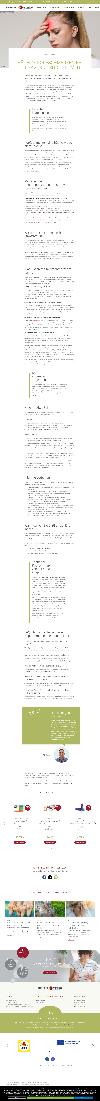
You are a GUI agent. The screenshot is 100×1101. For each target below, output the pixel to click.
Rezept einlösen (64, 2)
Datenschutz (37, 1066)
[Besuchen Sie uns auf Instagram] (53, 1059)
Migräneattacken (40, 212)
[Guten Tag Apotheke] (24, 1045)
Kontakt (62, 1066)
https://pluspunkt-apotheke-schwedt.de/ (22, 1006)
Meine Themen (41, 7)
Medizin (70, 920)
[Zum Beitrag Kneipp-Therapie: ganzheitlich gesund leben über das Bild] (50, 909)
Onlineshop (67, 1025)
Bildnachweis (71, 1066)
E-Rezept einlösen (75, 2)
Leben (39, 920)
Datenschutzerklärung (65, 1095)
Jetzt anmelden (50, 973)
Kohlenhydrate (36, 320)
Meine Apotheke (55, 7)
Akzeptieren (50, 1097)
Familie (46, 54)
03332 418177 (46, 2)
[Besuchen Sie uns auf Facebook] (47, 1059)
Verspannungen (28, 200)
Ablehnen (17, 1097)
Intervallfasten (28, 305)
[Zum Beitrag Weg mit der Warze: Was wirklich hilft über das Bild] (19, 909)
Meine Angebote (69, 7)
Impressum (28, 1066)
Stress (65, 198)
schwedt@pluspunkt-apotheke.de (19, 1004)
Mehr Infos (83, 1097)
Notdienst (55, 2)
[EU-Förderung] (69, 1042)
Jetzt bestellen (20, 842)
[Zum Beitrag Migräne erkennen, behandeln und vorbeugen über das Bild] (80, 909)
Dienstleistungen (86, 2)
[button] (95, 822)
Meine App (81, 7)
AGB (56, 1066)
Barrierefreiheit (48, 1066)
